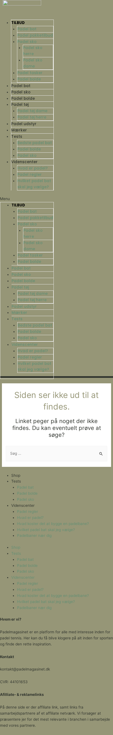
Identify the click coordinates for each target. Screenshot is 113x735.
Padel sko (26, 41)
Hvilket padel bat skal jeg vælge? (46, 529)
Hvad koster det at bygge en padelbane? (53, 523)
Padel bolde (29, 79)
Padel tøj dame (32, 111)
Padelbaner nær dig (34, 535)
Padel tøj (20, 104)
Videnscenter (24, 162)
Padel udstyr (23, 123)
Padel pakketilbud (35, 35)
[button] (27, 199)
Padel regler (29, 174)
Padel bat (26, 29)
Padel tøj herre (31, 117)
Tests (16, 136)
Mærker (19, 130)
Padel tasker (30, 73)
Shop (15, 475)
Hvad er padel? (32, 168)
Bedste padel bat (34, 143)
